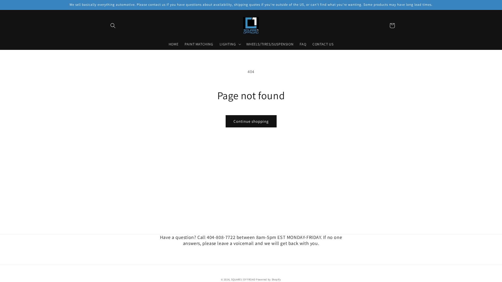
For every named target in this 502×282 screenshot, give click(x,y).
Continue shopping (251, 121)
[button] (113, 25)
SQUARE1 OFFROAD (243, 279)
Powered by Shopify (268, 279)
